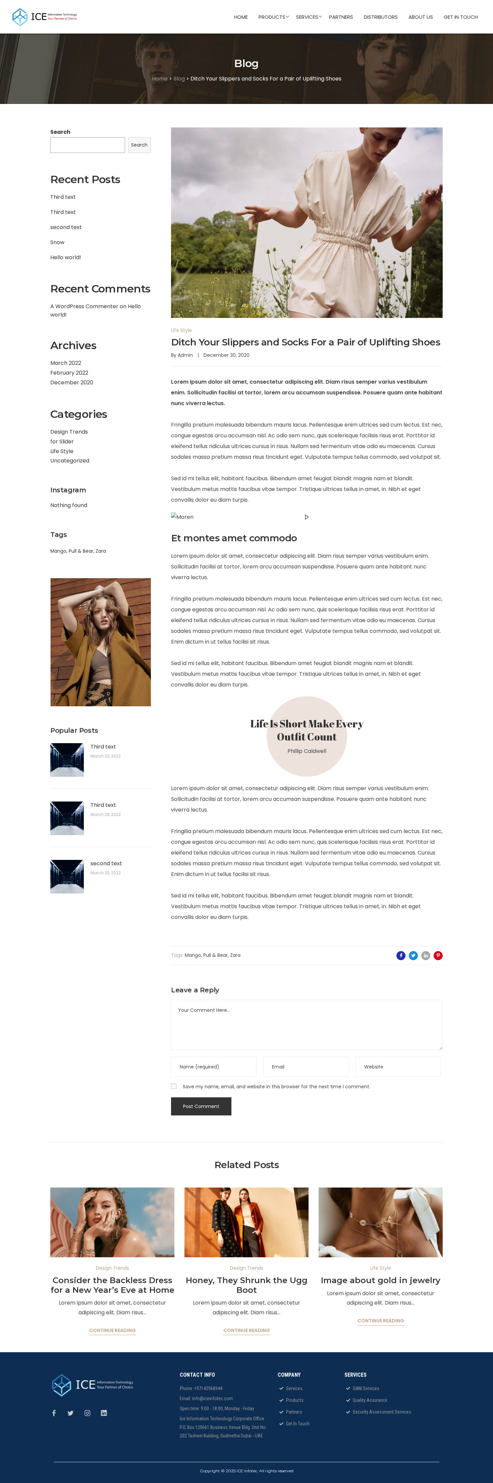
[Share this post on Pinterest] (438, 955)
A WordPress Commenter (84, 306)
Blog (179, 79)
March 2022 (65, 363)
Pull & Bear (81, 551)
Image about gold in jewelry (380, 1280)
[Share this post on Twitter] (413, 955)
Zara (101, 551)
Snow (57, 242)
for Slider (62, 441)
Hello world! (65, 257)
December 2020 (71, 382)
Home (160, 79)
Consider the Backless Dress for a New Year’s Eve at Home (112, 1285)
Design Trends (69, 432)
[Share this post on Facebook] (400, 955)
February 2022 (69, 373)
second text (66, 227)
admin (185, 355)
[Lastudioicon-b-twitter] (73, 1416)
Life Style (61, 451)
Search (60, 132)
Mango (58, 551)
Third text (63, 197)
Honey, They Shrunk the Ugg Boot (247, 1285)
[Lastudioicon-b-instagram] (90, 1416)
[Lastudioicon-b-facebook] (57, 1416)
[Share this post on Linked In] (425, 955)
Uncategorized (69, 460)
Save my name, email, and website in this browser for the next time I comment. (276, 1086)
